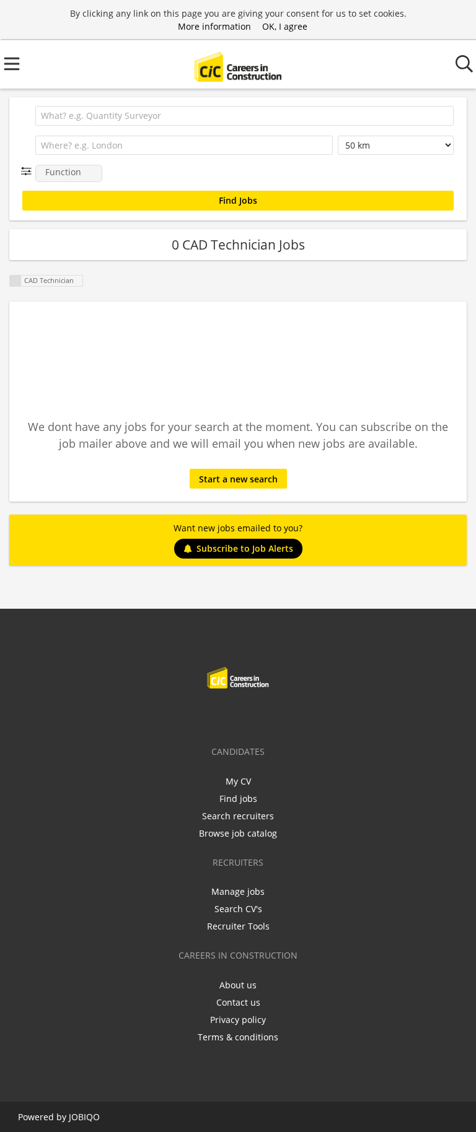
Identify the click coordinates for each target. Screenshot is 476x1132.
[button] (28, 171)
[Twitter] (220, 714)
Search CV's (238, 909)
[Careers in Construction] (238, 64)
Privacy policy (238, 1019)
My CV (238, 781)
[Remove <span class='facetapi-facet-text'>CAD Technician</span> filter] (15, 281)
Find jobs (238, 798)
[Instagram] (261, 714)
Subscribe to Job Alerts (244, 548)
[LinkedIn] (240, 714)
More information (214, 26)
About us (238, 985)
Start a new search (238, 479)
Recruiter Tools (238, 926)
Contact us (238, 1002)
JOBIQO (84, 1117)
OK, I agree (284, 26)
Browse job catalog (238, 833)
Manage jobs (238, 891)
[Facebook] (199, 714)
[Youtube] (279, 714)
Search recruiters (238, 816)
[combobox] (244, 116)
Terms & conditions (238, 1037)
